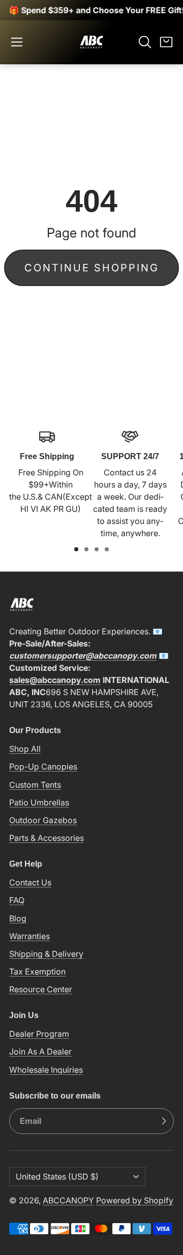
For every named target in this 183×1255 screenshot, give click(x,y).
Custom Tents (35, 785)
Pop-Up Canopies (43, 766)
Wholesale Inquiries (46, 1070)
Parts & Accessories (46, 838)
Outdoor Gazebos (43, 820)
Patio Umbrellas (39, 802)
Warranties (29, 936)
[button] (16, 42)
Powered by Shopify (134, 1200)
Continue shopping (91, 268)
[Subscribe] (164, 1121)
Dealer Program (39, 1034)
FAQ (16, 900)
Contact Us (30, 882)
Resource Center (40, 989)
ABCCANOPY (68, 1200)
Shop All (25, 749)
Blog (17, 918)
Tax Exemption (37, 971)
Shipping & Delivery (46, 954)
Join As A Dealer (40, 1051)
